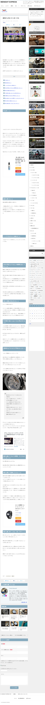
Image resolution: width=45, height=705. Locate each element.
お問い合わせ (30, 5)
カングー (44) (34, 172)
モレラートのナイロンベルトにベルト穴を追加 (23, 628)
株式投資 (32, 292)
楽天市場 (18, 171)
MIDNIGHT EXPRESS (9, 2)
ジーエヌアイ (32, 271)
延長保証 (41, 286)
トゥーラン (33, 273)
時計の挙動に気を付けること (10, 90)
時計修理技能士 (39, 288)
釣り (16, 5)
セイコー (38, 271)
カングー (7, 5)
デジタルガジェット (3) (35, 187)
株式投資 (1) (34, 213)
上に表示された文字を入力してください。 (9, 668)
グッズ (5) (32, 167)
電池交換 (32, 299)
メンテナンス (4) (36, 185)
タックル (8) (34, 233)
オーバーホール (40, 262)
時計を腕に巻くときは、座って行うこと (12, 103)
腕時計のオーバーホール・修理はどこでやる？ (23, 616)
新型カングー (32, 288)
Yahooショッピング (20, 174)
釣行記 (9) (33, 238)
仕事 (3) (32, 218)
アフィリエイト (40, 260)
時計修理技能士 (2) (35, 228)
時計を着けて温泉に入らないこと (11, 100)
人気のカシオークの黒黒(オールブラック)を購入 (5, 616)
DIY (31, 260)
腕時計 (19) (33, 225)
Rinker (20, 512)
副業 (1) (33, 210)
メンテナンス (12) (36, 177)
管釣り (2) (34, 243)
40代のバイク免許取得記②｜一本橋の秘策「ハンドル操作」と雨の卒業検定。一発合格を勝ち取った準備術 (37, 157)
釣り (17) (32, 230)
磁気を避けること (8, 82)
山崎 (37, 286)
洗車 (36, 292)
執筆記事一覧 (24, 602)
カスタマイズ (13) (36, 175)
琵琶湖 (32, 294)
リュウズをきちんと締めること (10, 85)
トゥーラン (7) (34, 180)
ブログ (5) (32, 205)
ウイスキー (33, 262)
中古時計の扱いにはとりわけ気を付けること (13, 93)
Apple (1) (33, 190)
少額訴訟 (32, 286)
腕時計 (12, 5)
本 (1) (32, 223)
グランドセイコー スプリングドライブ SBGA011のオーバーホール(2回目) (14, 617)
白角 (40, 294)
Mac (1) (34, 192)
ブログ (33, 32)
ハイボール (33, 275)
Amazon (18, 168)
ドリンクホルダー (40, 273)
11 (32, 313)
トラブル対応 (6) (33, 195)
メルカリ (32, 279)
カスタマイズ (35, 264)
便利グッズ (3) (33, 220)
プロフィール (23, 5)
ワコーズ (41, 284)
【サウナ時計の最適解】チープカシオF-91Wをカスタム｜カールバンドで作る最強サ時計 (21, 635)
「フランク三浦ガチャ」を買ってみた (14, 628)
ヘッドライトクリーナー (38, 277)
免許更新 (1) (34, 235)
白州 (36, 294)
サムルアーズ (33, 269)
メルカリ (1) (33, 215)
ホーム (2, 5)
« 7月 (30, 323)
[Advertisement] (14, 51)
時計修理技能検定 (40, 290)
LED (35, 260)
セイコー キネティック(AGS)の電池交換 (5, 628)
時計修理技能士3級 (33, 290)
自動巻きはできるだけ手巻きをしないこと (12, 95)
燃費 (39, 292)
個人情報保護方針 (21, 698)
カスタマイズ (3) (36, 182)
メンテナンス (8, 576)
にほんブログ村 (4, 11)
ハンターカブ (39, 275)
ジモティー (39, 269)
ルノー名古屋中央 (34, 284)
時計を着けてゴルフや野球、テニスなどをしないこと (14, 98)
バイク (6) (32, 200)
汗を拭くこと (7, 80)
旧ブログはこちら (37, 5)
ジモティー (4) (34, 197)
